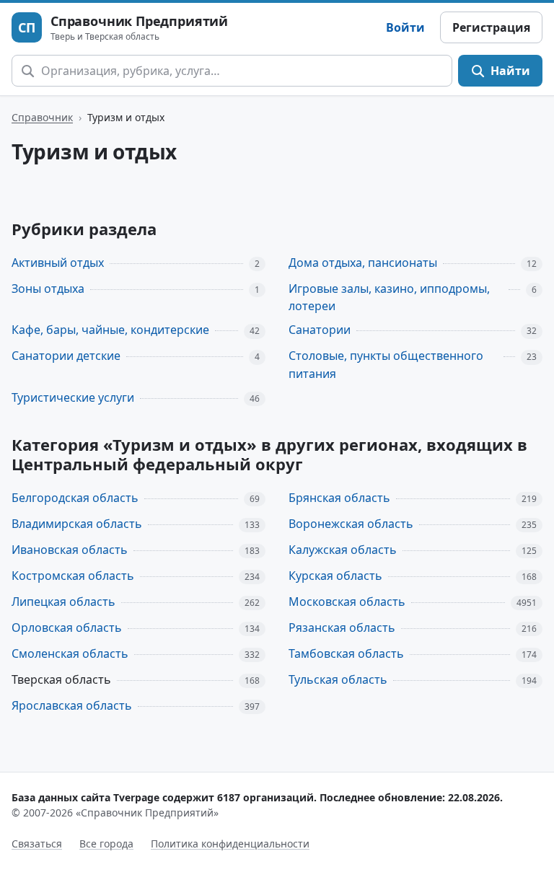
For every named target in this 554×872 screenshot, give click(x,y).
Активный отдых (58, 262)
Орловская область (67, 627)
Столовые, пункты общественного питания (386, 365)
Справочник (42, 117)
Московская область (347, 601)
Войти (405, 27)
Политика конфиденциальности (230, 843)
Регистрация (491, 27)
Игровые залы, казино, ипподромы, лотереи (389, 297)
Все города (106, 843)
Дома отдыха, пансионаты (363, 262)
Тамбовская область (346, 653)
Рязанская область (342, 627)
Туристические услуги (73, 397)
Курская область (335, 575)
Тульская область (338, 679)
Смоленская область (70, 653)
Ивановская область (70, 550)
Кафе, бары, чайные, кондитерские (110, 330)
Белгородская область (75, 498)
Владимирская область (77, 524)
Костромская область (73, 575)
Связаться (37, 843)
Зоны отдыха (48, 288)
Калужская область (343, 550)
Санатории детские (66, 356)
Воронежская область (351, 524)
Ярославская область (72, 705)
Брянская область (339, 498)
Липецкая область (63, 601)
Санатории (320, 330)
